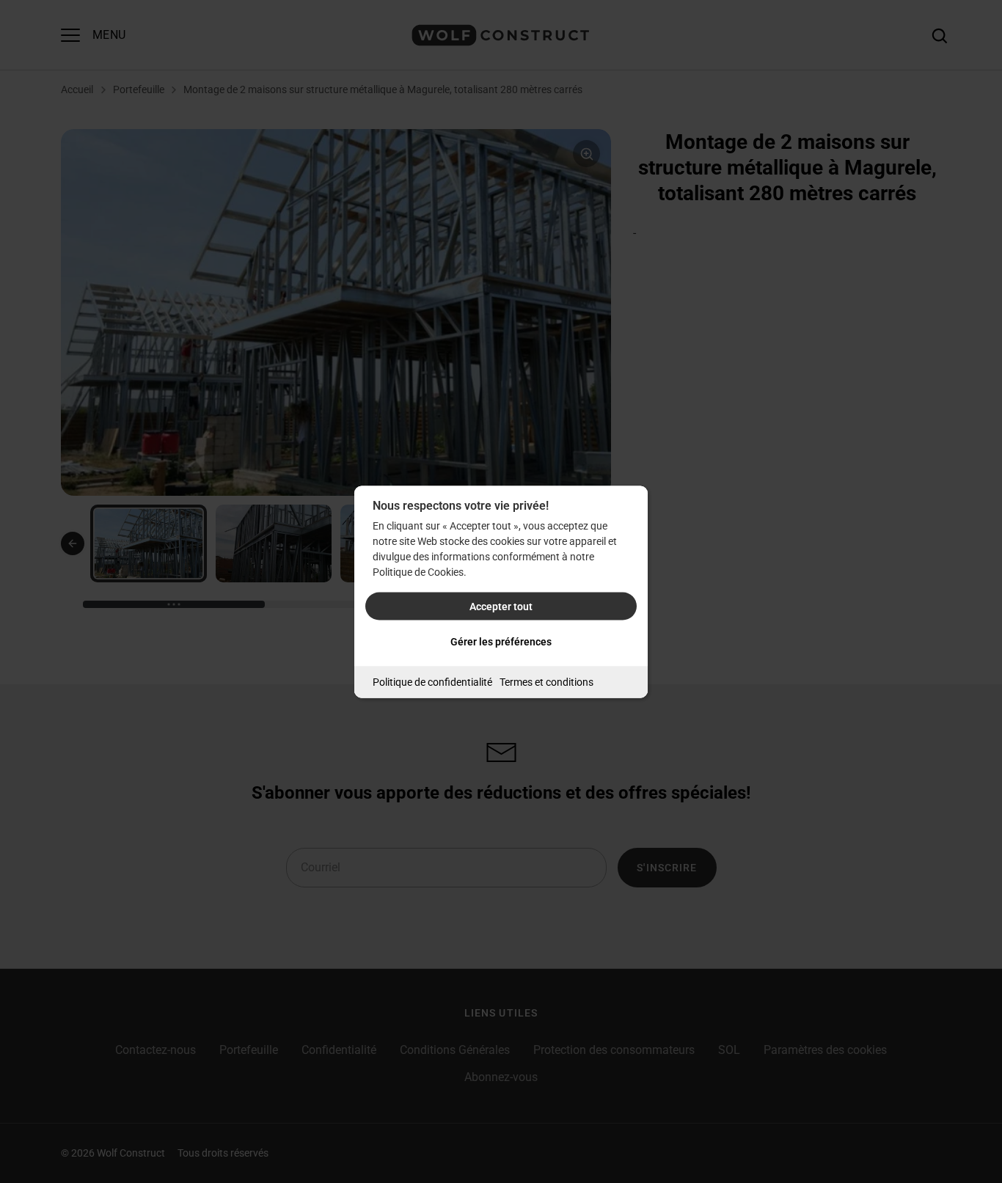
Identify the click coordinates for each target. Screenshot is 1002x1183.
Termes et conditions (546, 681)
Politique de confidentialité (432, 681)
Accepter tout (501, 606)
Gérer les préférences (501, 641)
